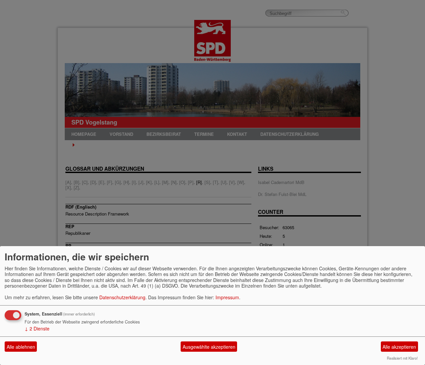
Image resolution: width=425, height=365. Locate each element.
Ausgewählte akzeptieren (209, 346)
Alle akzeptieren (399, 346)
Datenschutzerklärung (122, 297)
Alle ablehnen (21, 346)
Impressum (227, 297)
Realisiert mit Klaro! (402, 358)
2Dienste (37, 328)
